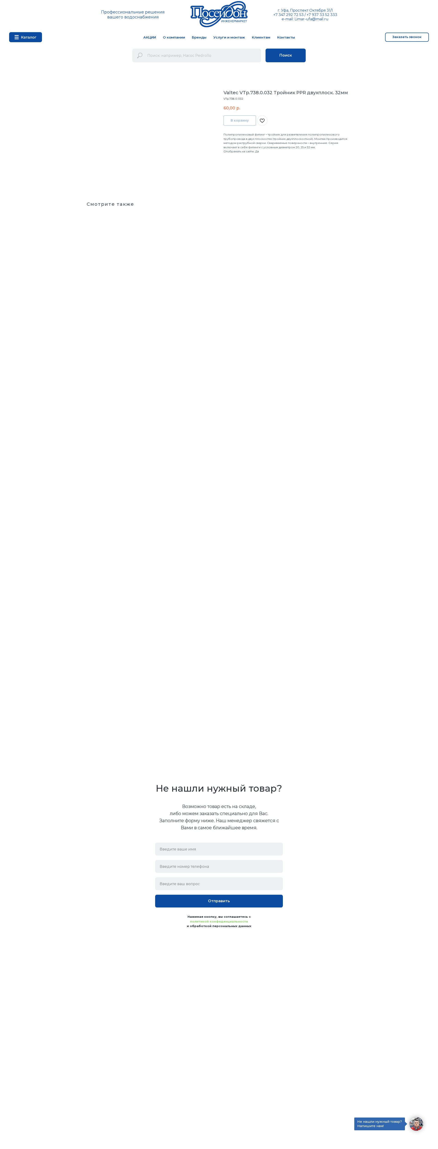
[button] (407, 37)
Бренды (199, 37)
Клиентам (261, 37)
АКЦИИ (149, 37)
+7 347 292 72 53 (288, 15)
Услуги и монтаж (229, 37)
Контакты (286, 37)
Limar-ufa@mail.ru (311, 19)
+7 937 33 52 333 (322, 15)
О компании (174, 37)
